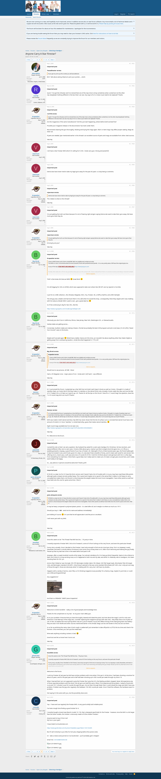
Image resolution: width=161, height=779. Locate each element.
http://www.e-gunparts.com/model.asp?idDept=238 (63, 309)
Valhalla (43, 123)
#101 (133, 63)
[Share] (130, 64)
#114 (133, 440)
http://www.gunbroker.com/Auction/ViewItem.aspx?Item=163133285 (69, 728)
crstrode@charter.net (60, 740)
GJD (28, 56)
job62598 (36, 450)
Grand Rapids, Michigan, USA (37, 664)
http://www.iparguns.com (82, 266)
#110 (133, 313)
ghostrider (36, 656)
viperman (35, 154)
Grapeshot (36, 116)
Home (29, 14)
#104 (133, 144)
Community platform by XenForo (80, 777)
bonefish (36, 542)
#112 (133, 382)
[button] (50, 14)
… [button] (34, 60)
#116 (133, 488)
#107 (133, 207)
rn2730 (35, 96)
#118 (133, 602)
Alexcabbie (36, 73)
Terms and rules (110, 774)
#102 (133, 86)
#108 (133, 228)
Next (52, 60)
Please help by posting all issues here (111, 23)
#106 (133, 185)
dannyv (35, 392)
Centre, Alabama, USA (39, 102)
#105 (133, 164)
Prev (29, 60)
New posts (28, 17)
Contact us (102, 774)
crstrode (36, 707)
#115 (133, 467)
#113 (133, 403)
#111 (133, 344)
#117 (133, 532)
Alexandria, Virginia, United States (36, 81)
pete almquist (36, 477)
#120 (133, 697)
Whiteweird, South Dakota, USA (37, 550)
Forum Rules (42, 38)
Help (126, 774)
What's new (45, 14)
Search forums (37, 17)
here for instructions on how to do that (105, 33)
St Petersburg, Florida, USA (38, 458)
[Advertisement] (59, 45)
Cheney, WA (42, 714)
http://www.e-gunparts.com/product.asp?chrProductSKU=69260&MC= (70, 428)
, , (44, 160)
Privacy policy (120, 774)
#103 (133, 106)
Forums (36, 14)
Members (56, 14)
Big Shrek (36, 261)
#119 (133, 645)
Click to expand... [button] (91, 274)
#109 (133, 251)
